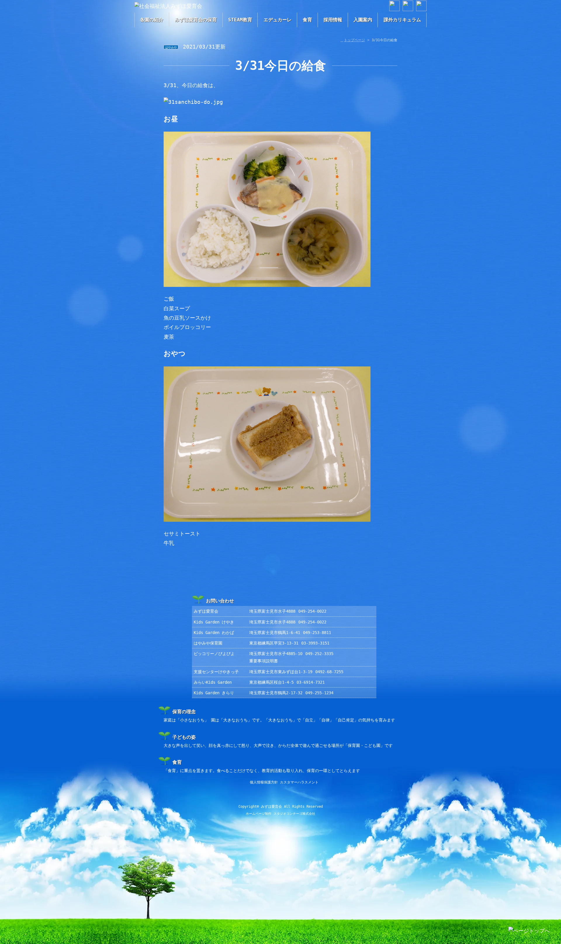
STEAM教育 (240, 20)
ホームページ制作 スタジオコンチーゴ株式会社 (280, 814)
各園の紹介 (151, 20)
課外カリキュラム (402, 20)
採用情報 (332, 20)
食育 (307, 20)
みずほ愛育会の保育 (196, 20)
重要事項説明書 (263, 661)
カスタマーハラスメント (299, 782)
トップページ (354, 40)
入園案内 (363, 20)
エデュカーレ (278, 20)
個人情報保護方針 (264, 782)
